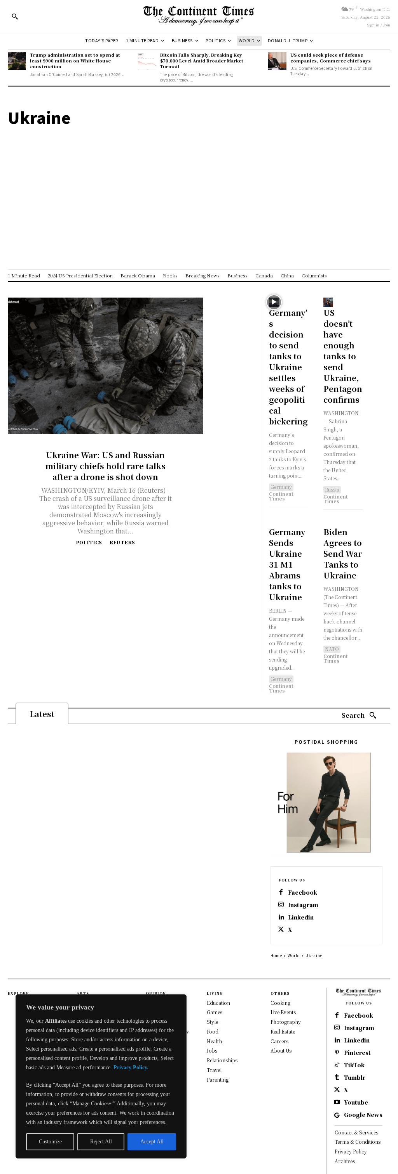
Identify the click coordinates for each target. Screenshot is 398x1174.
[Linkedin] (281, 917)
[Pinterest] (337, 1053)
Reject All (101, 1142)
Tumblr (354, 1077)
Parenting (218, 1079)
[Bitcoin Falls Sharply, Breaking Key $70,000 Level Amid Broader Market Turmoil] (147, 61)
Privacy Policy (351, 1151)
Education (218, 1002)
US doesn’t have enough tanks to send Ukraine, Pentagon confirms (342, 356)
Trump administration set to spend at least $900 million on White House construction (75, 61)
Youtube (356, 1102)
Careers (279, 1041)
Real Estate (283, 1031)
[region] (101, 1076)
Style (212, 1021)
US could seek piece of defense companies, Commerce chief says (330, 58)
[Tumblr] (337, 1078)
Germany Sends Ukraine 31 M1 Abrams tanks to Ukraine (287, 564)
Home (276, 955)
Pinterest (357, 1052)
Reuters (122, 542)
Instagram (303, 905)
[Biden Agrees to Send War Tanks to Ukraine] (328, 521)
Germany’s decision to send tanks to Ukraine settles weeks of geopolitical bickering (288, 367)
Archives (345, 1161)
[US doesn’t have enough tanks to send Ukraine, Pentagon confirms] (328, 302)
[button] (15, 16)
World (294, 955)
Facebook (302, 892)
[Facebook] (281, 893)
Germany (281, 486)
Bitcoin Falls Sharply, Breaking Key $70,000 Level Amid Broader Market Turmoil (201, 61)
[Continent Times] (198, 16)
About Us (281, 1050)
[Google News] (337, 1115)
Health (214, 1041)
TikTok (354, 1065)
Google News (363, 1115)
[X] (281, 930)
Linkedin (301, 917)
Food (212, 1031)
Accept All (152, 1142)
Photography (286, 1021)
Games (214, 1012)
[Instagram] (281, 905)
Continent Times (281, 496)
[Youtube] (337, 1102)
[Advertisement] (199, 180)
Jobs (212, 1050)
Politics (89, 542)
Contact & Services (356, 1132)
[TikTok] (337, 1065)
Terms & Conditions (358, 1141)
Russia (332, 489)
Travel (214, 1070)
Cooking (280, 1002)
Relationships (222, 1060)
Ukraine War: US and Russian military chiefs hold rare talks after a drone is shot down (105, 465)
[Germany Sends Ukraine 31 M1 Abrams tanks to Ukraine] (274, 521)
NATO (332, 649)
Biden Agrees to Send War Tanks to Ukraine (342, 553)
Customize (50, 1142)
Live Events (283, 1012)
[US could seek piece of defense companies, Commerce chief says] (277, 61)
